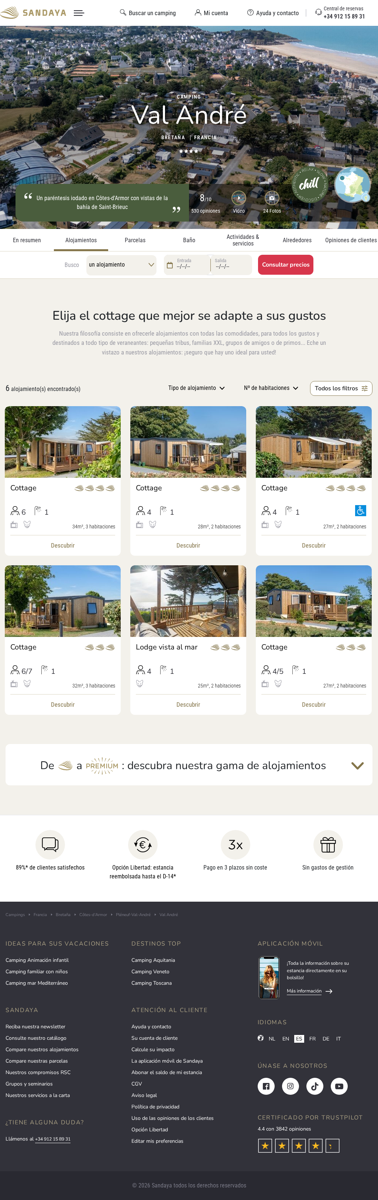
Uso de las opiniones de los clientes (172, 1118)
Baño (189, 240)
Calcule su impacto (153, 1049)
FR (312, 1038)
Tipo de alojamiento (192, 387)
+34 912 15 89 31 (53, 1139)
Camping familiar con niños (37, 971)
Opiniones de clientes (351, 240)
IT (338, 1038)
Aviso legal (144, 1095)
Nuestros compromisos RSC (38, 1072)
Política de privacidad (155, 1106)
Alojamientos (81, 240)
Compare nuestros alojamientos (42, 1049)
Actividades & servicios (243, 240)
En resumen (27, 240)
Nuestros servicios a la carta (38, 1095)
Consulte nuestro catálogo (36, 1038)
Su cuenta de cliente (154, 1038)
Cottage (23, 488)
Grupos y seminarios (29, 1083)
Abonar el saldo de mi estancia (166, 1072)
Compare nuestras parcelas (37, 1060)
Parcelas (135, 240)
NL (272, 1038)
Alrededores (297, 240)
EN (285, 1038)
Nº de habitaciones (266, 387)
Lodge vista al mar (166, 647)
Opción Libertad (149, 1129)
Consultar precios (286, 265)
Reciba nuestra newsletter (35, 1026)
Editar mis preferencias (157, 1141)
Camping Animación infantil (37, 960)
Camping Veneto (150, 971)
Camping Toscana (151, 983)
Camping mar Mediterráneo (37, 983)
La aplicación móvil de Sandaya (167, 1060)
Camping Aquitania (153, 960)
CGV (136, 1083)
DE (326, 1038)
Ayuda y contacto (151, 1026)
